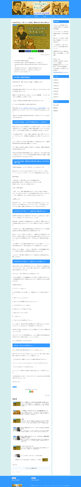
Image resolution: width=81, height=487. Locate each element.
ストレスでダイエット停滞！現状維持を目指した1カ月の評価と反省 (61, 33)
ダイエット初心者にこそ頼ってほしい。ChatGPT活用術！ (32, 108)
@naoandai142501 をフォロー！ (60, 72)
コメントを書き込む (31, 468)
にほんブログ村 (15, 480)
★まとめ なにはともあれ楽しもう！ (23, 71)
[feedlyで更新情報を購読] (30, 392)
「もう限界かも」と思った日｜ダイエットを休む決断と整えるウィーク (60, 46)
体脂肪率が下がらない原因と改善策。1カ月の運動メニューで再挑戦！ (61, 53)
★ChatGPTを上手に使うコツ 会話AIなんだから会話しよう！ (28, 69)
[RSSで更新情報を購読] (32, 392)
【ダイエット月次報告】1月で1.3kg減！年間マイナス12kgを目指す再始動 (61, 27)
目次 (30, 58)
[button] (41, 51)
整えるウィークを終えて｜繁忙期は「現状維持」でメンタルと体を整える (60, 40)
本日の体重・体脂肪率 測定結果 (21, 60)
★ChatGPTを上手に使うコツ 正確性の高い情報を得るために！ (28, 68)
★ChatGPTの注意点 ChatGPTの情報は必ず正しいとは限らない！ (29, 62)
